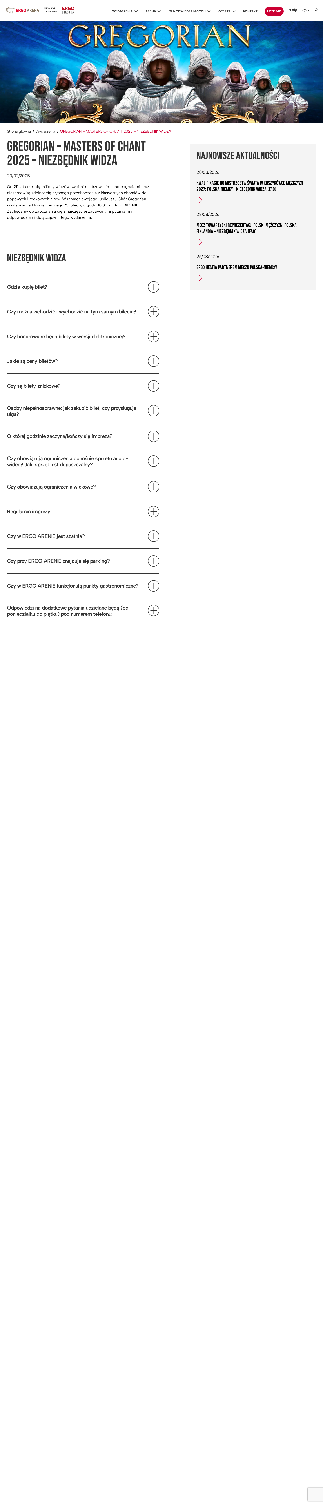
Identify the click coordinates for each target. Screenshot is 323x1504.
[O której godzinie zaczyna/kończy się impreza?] (153, 436)
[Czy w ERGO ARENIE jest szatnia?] (153, 536)
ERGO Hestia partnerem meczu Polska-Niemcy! (236, 267)
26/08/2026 (207, 256)
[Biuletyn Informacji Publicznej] (293, 10)
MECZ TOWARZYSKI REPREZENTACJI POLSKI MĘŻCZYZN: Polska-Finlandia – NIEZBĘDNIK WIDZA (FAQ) (247, 228)
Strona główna (19, 131)
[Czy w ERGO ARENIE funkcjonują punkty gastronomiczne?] (153, 586)
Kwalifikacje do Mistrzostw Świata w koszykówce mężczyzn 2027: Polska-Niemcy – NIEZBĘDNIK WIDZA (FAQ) (249, 186)
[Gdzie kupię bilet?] (153, 287)
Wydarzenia (122, 11)
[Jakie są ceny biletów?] (153, 361)
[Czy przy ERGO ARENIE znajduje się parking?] (153, 561)
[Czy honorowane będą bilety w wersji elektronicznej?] (153, 336)
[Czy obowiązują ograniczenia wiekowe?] (153, 486)
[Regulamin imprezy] (153, 511)
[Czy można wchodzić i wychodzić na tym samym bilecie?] (153, 311)
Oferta (224, 11)
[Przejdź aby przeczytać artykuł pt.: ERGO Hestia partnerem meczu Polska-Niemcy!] (199, 279)
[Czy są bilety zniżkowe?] (153, 386)
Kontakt (250, 11)
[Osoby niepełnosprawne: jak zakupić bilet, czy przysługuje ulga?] (153, 410)
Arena (150, 11)
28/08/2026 (207, 172)
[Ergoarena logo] (22, 10)
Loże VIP (274, 11)
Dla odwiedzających (187, 11)
